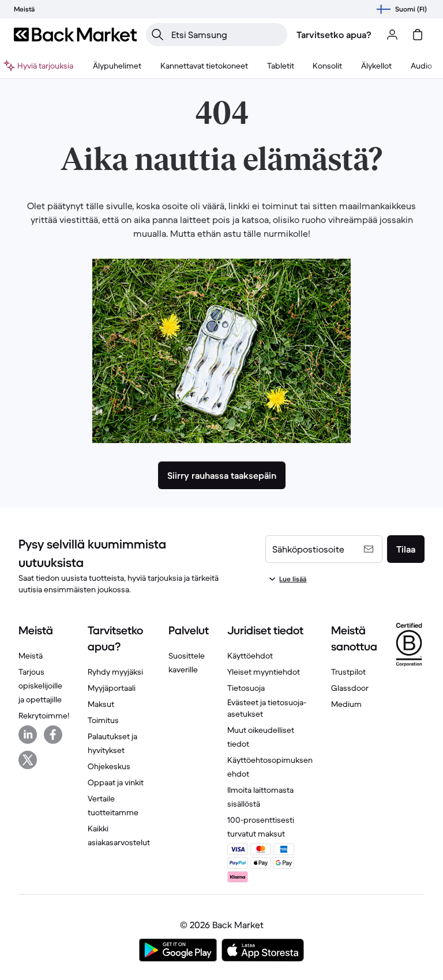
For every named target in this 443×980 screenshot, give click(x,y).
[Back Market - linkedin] (27, 734)
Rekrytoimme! (43, 715)
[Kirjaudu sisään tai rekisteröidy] (392, 34)
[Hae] (157, 34)
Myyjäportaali (112, 688)
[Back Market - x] (27, 760)
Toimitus (103, 720)
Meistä (30, 655)
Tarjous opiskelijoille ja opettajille (40, 686)
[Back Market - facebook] (53, 734)
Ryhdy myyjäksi (115, 672)
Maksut (101, 704)
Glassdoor (350, 688)
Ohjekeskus (109, 766)
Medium (346, 704)
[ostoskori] (417, 34)
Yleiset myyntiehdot (263, 672)
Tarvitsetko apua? (333, 34)
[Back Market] (75, 34)
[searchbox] (226, 34)
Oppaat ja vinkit (116, 782)
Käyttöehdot (250, 655)
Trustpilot (348, 672)
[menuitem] (116, 65)
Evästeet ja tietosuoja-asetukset (266, 708)
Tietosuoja (246, 688)
